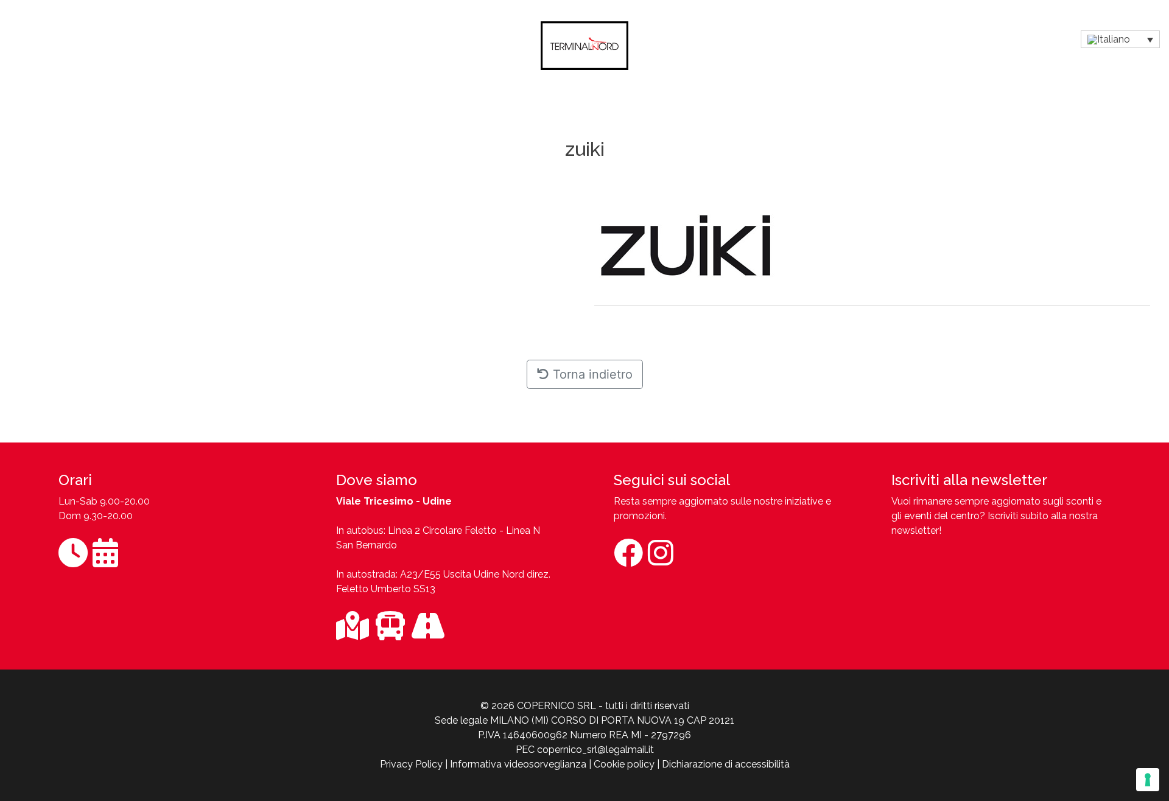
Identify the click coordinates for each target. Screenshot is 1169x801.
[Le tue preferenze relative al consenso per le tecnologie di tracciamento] (1147, 779)
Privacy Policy (411, 764)
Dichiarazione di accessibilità (726, 764)
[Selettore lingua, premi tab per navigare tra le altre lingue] (1120, 39)
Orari (75, 480)
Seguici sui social (672, 480)
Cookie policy (624, 764)
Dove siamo (376, 480)
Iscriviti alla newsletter (969, 480)
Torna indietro (591, 374)
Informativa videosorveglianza (518, 764)
